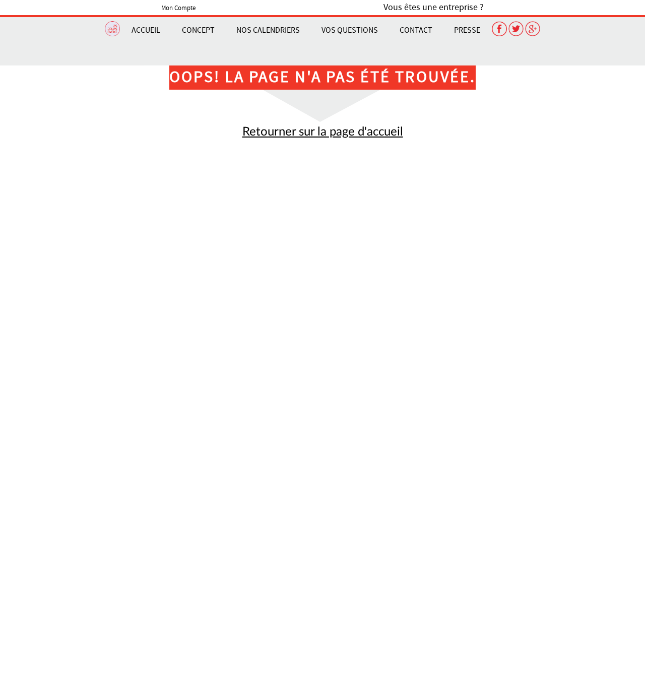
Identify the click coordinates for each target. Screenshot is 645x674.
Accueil (146, 30)
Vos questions (349, 30)
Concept (198, 30)
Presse (467, 30)
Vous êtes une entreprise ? (433, 7)
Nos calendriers (268, 30)
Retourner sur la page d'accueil (322, 132)
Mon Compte (178, 8)
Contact (416, 30)
